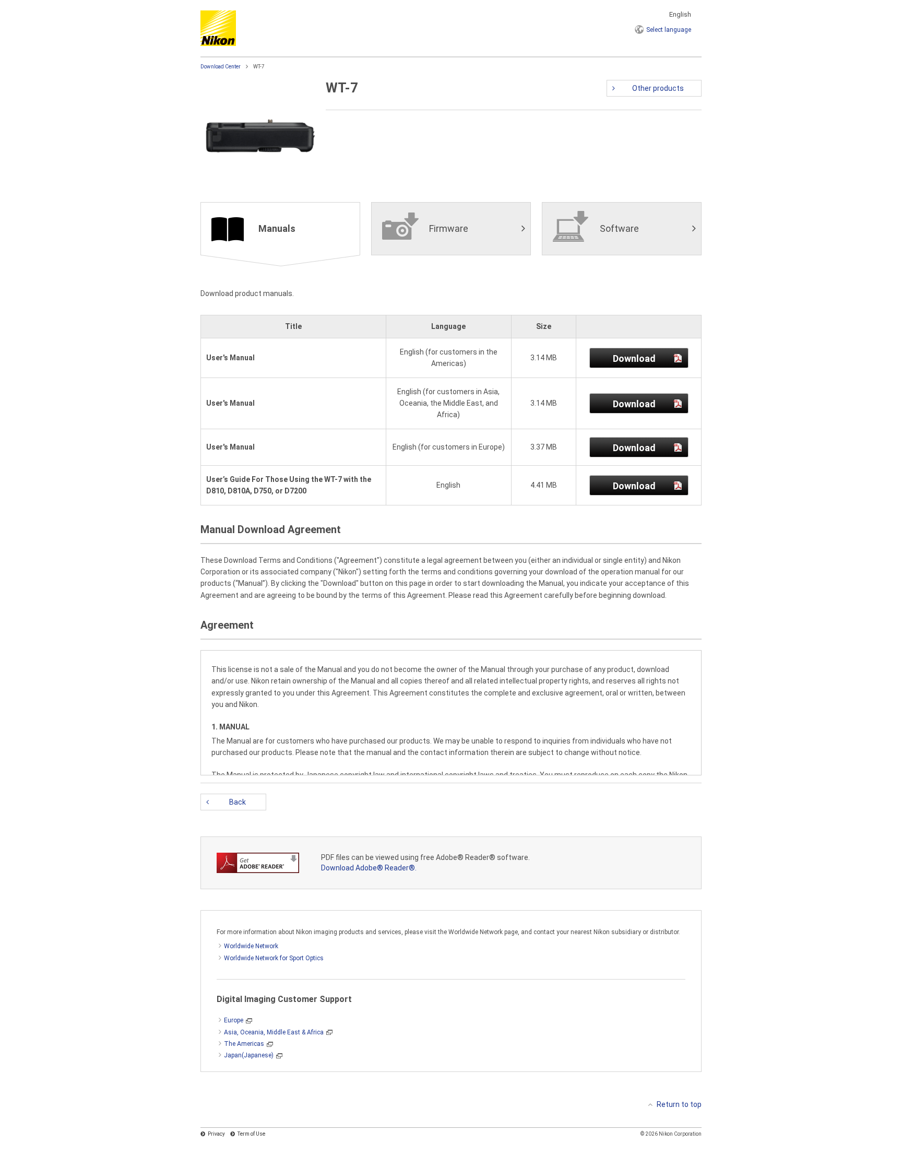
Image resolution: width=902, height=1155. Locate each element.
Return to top (679, 1104)
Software (619, 228)
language (668, 30)
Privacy (216, 1134)
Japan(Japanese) (249, 1055)
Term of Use (251, 1134)
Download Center (220, 66)
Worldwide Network (251, 946)
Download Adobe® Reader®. (369, 868)
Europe (233, 1020)
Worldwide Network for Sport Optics (274, 958)
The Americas (244, 1043)
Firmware (448, 228)
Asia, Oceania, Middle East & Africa (274, 1032)
